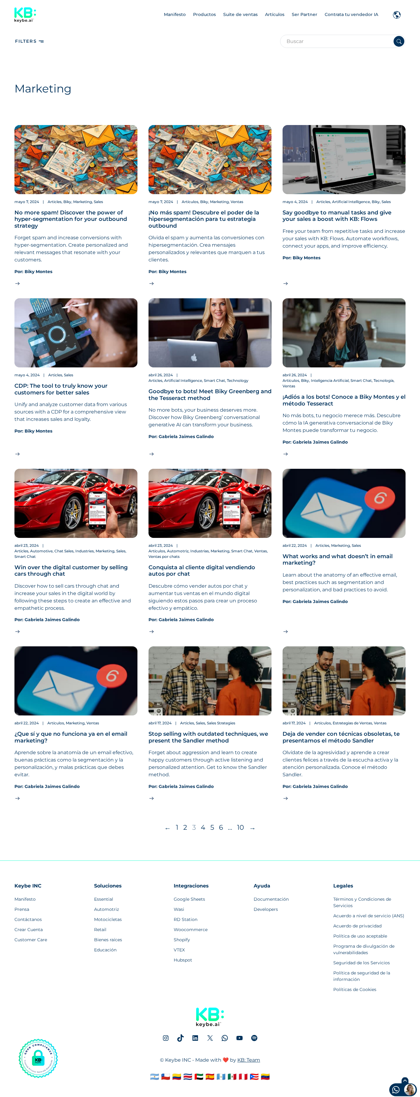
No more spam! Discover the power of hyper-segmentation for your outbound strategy (70, 219)
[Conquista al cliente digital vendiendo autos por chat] (210, 503)
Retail (100, 929)
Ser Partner (304, 15)
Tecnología (384, 380)
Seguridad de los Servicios (361, 963)
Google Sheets (189, 899)
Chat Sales (63, 551)
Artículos (274, 15)
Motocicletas (108, 919)
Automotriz (177, 551)
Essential (103, 899)
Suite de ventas (240, 15)
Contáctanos (28, 919)
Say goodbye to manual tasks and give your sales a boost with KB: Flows (337, 216)
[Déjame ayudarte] (391, 1090)
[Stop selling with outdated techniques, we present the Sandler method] (210, 680)
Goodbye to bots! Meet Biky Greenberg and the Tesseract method (210, 395)
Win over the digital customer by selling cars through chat (71, 571)
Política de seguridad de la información (361, 976)
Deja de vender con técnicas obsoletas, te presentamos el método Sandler (341, 737)
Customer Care (30, 939)
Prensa (21, 909)
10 (240, 827)
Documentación (271, 899)
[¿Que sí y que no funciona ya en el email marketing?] (75, 680)
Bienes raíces (108, 939)
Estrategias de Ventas (352, 723)
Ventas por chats (164, 556)
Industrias (199, 551)
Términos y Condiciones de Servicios (362, 902)
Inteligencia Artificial (330, 380)
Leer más (26, 283)
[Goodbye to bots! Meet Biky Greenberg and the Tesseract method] (210, 332)
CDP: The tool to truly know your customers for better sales (61, 389)
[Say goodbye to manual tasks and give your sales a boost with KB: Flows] (344, 159)
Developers (266, 909)
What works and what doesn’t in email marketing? (338, 559)
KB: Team (248, 1060)
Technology (237, 380)
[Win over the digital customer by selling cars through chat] (75, 503)
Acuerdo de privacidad (357, 926)
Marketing (82, 201)
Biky (67, 201)
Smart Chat (214, 380)
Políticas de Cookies (354, 989)
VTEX (179, 950)
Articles (54, 201)
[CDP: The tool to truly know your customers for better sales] (75, 332)
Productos (204, 15)
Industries (84, 551)
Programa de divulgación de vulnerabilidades (363, 949)
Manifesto (175, 15)
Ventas (237, 201)
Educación (105, 950)
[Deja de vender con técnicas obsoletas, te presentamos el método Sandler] (344, 680)
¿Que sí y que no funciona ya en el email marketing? (70, 737)
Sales (98, 201)
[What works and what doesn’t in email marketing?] (344, 503)
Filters (26, 41)
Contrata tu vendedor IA (351, 15)
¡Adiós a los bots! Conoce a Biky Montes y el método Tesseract (344, 400)
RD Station (185, 919)
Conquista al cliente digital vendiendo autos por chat (202, 571)
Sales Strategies (221, 723)
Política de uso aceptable (360, 936)
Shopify (182, 939)
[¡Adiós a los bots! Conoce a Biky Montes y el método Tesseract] (344, 332)
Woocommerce (191, 929)
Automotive (41, 551)
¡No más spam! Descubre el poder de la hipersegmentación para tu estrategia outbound (204, 219)
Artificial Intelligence (351, 201)
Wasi (179, 909)
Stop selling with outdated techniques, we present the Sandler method (208, 737)
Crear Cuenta (28, 929)
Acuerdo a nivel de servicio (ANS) (368, 916)
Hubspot (183, 960)
